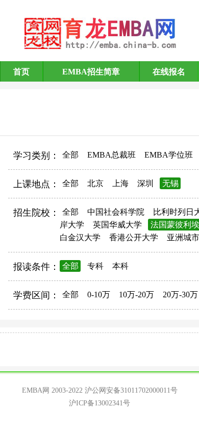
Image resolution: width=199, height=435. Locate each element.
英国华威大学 (117, 224)
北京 (95, 183)
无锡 (170, 183)
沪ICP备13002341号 (99, 403)
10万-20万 (136, 294)
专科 (95, 266)
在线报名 (169, 71)
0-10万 (98, 294)
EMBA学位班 (168, 154)
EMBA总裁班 (111, 154)
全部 (70, 154)
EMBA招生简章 (91, 71)
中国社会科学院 (115, 212)
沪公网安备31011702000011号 (131, 390)
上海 (120, 183)
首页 (21, 71)
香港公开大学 (133, 237)
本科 (120, 266)
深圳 (145, 183)
